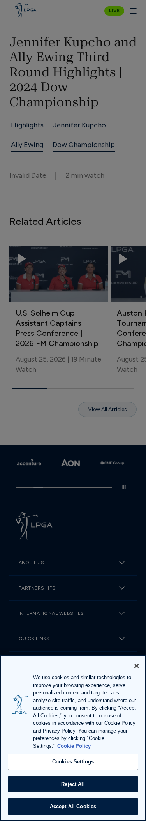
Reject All (72, 784)
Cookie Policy (74, 746)
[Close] (136, 665)
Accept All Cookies (73, 806)
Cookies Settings (73, 762)
